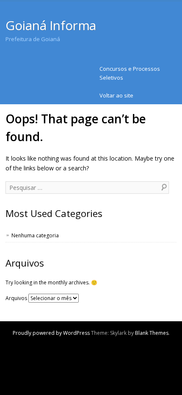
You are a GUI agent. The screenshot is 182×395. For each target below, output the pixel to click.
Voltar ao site (116, 95)
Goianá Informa (51, 25)
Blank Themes (151, 333)
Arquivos (16, 298)
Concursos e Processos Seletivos (129, 73)
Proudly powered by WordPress (51, 333)
